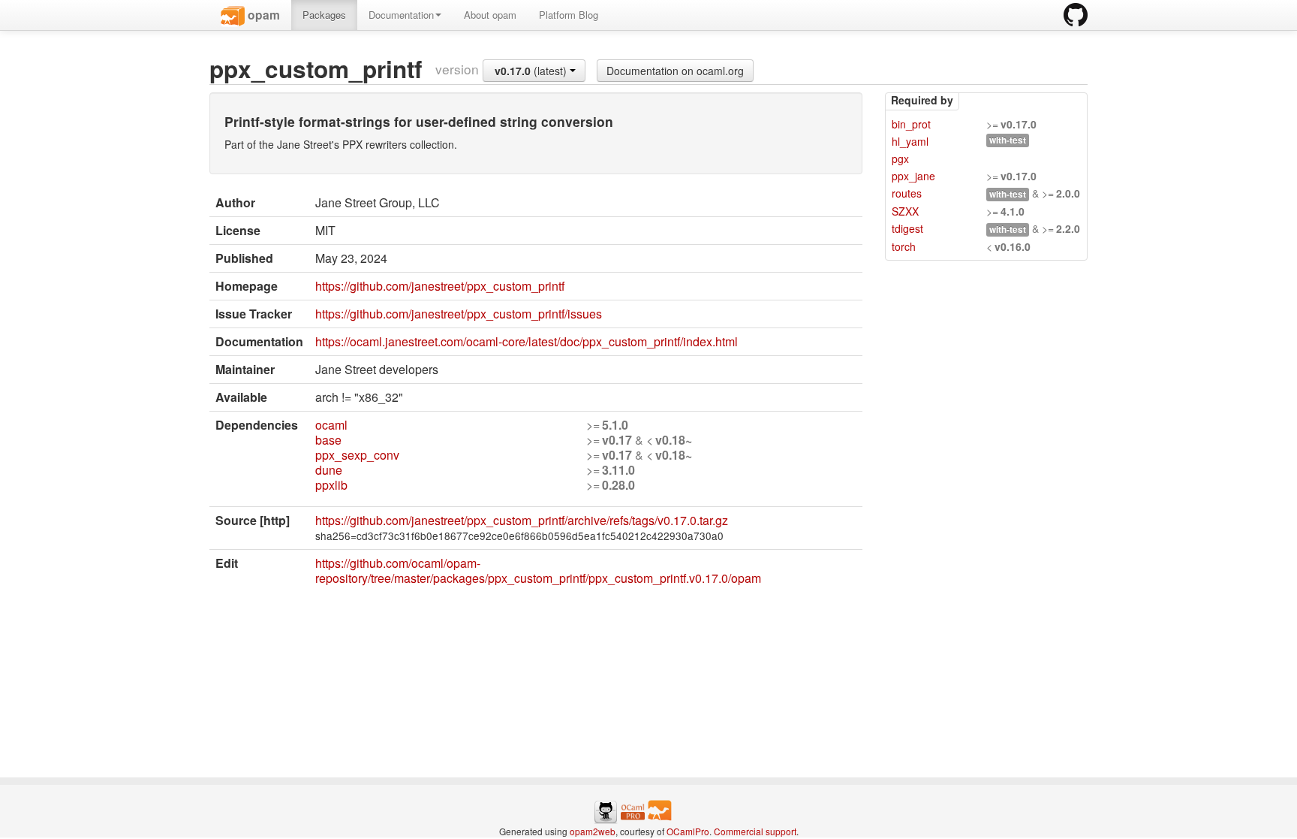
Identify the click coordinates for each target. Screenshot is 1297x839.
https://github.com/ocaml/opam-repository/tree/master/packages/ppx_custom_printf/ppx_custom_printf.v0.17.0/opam (538, 570)
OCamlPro (688, 831)
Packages (324, 15)
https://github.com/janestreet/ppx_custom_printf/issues (458, 313)
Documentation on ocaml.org (675, 70)
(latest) (532, 70)
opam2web (592, 831)
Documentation (401, 15)
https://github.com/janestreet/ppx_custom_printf (439, 285)
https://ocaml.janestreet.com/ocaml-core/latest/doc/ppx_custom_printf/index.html (526, 341)
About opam (490, 15)
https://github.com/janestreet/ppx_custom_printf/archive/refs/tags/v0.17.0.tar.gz (521, 520)
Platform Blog (568, 15)
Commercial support (755, 831)
